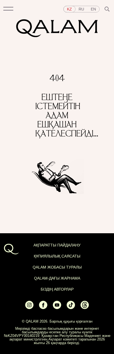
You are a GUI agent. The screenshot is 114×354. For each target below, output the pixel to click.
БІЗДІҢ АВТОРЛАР (57, 289)
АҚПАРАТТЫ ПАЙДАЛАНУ (57, 245)
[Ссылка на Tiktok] (71, 307)
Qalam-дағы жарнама (57, 278)
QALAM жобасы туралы (57, 267)
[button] (8, 9)
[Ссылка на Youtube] (57, 307)
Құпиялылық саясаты (57, 256)
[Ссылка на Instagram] (29, 307)
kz (69, 9)
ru (81, 9)
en (93, 9)
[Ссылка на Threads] (85, 307)
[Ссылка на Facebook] (43, 307)
